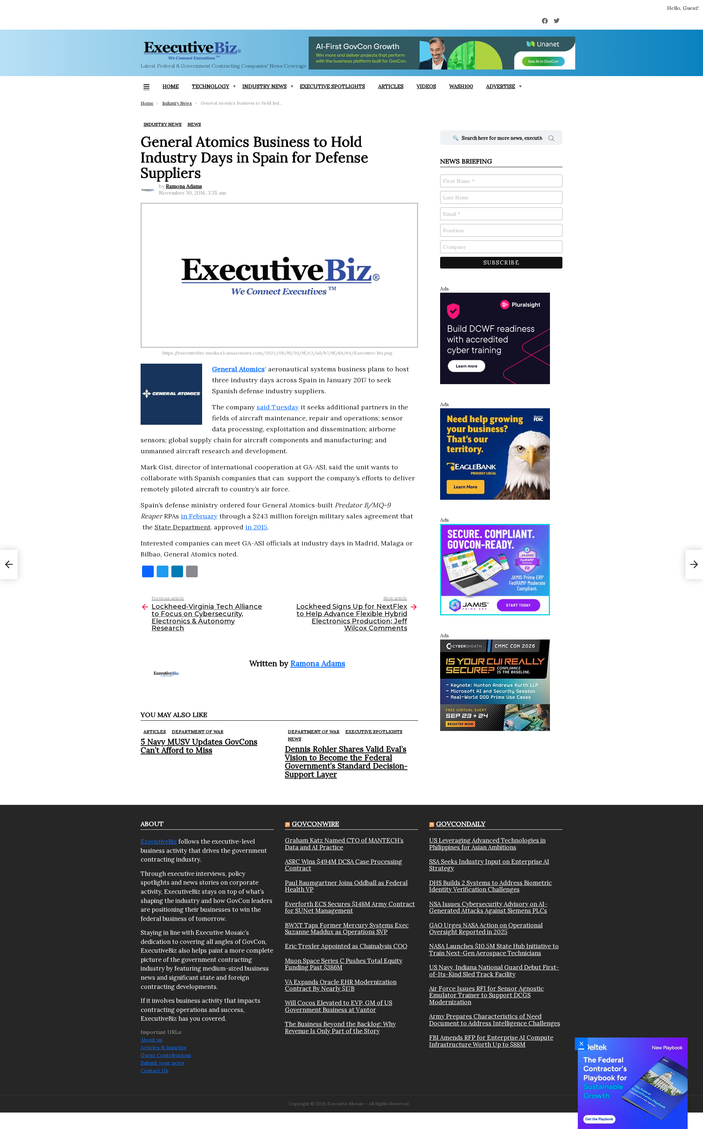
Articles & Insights (163, 1047)
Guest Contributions (166, 1055)
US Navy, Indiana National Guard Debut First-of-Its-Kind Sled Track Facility (494, 971)
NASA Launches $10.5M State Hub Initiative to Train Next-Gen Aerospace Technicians (494, 949)
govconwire (315, 823)
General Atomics (238, 369)
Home (171, 86)
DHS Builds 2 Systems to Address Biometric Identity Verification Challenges (490, 886)
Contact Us (154, 1070)
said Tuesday (278, 407)
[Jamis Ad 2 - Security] (495, 569)
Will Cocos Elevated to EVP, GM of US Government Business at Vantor (338, 1006)
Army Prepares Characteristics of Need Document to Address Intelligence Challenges (494, 1020)
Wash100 (461, 86)
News (294, 739)
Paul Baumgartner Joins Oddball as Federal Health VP (346, 886)
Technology (210, 86)
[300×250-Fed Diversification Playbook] (633, 1083)
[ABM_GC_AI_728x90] (442, 53)
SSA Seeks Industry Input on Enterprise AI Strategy (489, 865)
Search (551, 139)
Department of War (197, 731)
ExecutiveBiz (159, 841)
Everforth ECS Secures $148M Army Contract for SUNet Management (350, 907)
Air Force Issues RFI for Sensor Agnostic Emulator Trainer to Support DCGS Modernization (486, 995)
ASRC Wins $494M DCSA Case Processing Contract (343, 865)
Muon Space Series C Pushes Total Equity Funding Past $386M (343, 964)
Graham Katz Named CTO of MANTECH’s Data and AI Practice (344, 844)
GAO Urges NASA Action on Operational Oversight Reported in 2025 (486, 928)
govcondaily (461, 823)
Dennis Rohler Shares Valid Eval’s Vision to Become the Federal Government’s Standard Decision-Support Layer (346, 762)
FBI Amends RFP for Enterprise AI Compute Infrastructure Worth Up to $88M (491, 1041)
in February (199, 516)
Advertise (500, 86)
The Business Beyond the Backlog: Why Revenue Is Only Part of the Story (340, 1027)
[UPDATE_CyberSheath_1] (495, 685)
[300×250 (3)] (495, 338)
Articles (390, 86)
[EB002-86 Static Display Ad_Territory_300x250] (495, 453)
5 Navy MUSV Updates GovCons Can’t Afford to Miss (199, 746)
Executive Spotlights (332, 86)
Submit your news (162, 1062)
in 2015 (256, 527)
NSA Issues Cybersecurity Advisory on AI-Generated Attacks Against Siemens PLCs (488, 907)
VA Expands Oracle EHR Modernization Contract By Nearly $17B (341, 985)
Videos (426, 86)
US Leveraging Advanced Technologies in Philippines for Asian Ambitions (487, 844)
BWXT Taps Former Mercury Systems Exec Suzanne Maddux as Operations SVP (347, 928)
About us (151, 1039)
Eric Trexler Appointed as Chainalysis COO (346, 946)
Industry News (264, 86)
